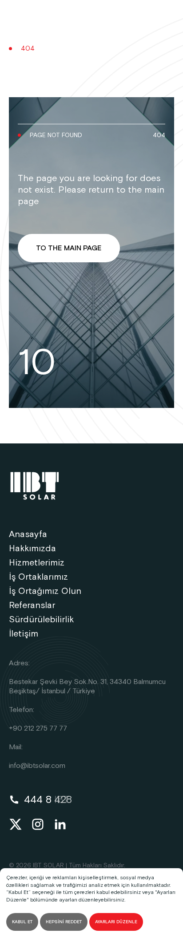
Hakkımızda (32, 548)
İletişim (23, 634)
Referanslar (32, 605)
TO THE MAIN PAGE (69, 248)
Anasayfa (28, 534)
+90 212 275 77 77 (38, 728)
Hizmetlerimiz (36, 563)
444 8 (48, 800)
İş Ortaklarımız (38, 577)
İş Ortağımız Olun (45, 591)
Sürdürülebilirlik (41, 619)
